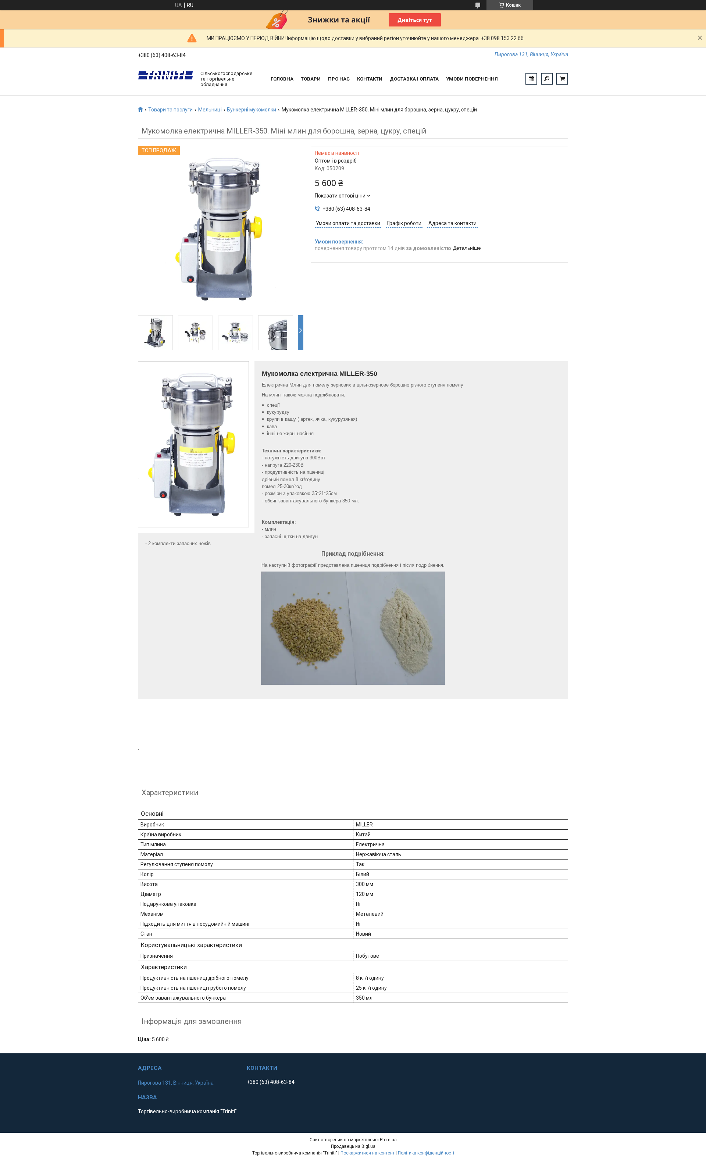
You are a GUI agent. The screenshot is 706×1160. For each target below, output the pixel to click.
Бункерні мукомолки (251, 110)
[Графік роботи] (531, 79)
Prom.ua (388, 1139)
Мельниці (210, 110)
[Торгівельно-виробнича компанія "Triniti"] (165, 79)
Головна (282, 79)
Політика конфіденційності (426, 1153)
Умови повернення (472, 79)
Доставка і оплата (414, 79)
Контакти (369, 79)
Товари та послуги (170, 110)
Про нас (339, 79)
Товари (311, 79)
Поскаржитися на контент (367, 1153)
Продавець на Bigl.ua (353, 1146)
